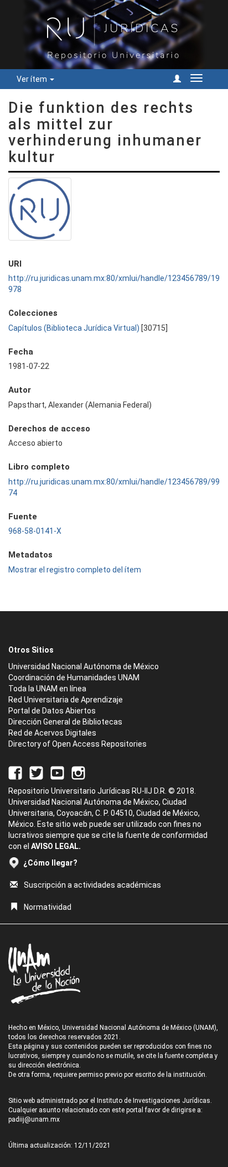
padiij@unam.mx (34, 1119)
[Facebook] (15, 772)
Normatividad (47, 907)
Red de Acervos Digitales (52, 732)
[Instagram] (78, 772)
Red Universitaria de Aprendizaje (65, 699)
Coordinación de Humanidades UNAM (73, 677)
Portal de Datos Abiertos (52, 710)
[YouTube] (57, 772)
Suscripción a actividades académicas (92, 885)
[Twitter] (36, 772)
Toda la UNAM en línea (47, 688)
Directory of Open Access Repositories (77, 743)
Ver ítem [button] (33, 79)
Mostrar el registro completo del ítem (74, 569)
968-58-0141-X (34, 531)
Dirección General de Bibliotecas (65, 721)
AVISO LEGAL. (56, 846)
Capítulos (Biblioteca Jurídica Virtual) (73, 328)
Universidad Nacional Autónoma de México (83, 666)
